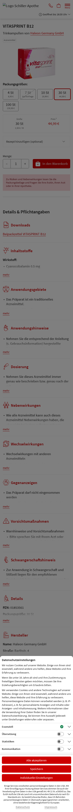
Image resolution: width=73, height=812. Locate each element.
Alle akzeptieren (36, 760)
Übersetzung (9, 734)
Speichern (36, 769)
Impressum (51, 807)
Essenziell (7, 726)
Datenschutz (23, 807)
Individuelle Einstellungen (36, 778)
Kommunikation (11, 749)
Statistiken (8, 741)
